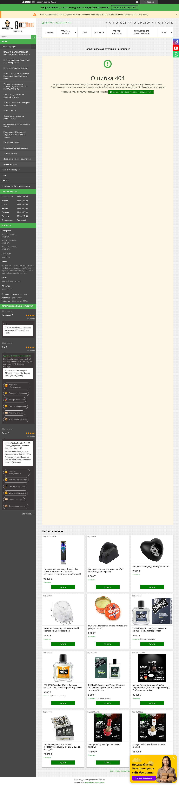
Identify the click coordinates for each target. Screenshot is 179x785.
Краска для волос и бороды (15, 148)
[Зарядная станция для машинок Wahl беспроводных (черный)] (108, 552)
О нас (4, 175)
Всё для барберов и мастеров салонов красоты (16, 61)
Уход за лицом (9, 110)
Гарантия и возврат (11, 169)
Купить (63, 587)
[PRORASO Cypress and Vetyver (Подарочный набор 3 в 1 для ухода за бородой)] (63, 728)
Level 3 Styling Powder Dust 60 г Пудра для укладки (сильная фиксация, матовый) (18, 445)
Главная (49, 32)
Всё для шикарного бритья (15, 68)
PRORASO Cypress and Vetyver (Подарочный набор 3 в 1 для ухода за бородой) (61, 747)
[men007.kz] (18, 25)
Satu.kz (102, 780)
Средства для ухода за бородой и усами (13, 95)
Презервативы (10, 164)
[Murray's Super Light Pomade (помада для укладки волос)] (108, 609)
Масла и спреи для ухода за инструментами (132, 92)
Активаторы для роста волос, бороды (16, 125)
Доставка (99, 32)
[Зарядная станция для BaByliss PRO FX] (152, 550)
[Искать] (33, 37)
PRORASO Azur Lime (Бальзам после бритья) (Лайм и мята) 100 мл (150, 629)
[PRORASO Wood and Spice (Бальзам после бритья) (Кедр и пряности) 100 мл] (63, 668)
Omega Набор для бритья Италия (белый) (149, 745)
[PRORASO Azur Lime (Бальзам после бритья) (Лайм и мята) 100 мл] (152, 611)
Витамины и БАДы (11, 142)
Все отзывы (27, 513)
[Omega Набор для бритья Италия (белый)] (152, 728)
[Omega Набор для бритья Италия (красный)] (108, 728)
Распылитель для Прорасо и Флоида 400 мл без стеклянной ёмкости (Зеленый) (18, 459)
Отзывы (5, 180)
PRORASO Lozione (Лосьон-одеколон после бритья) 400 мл (18, 452)
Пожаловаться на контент (94, 782)
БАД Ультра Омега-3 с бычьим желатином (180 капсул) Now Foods (18, 330)
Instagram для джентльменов (141, 32)
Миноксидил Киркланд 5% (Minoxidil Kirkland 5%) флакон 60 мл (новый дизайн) (17, 373)
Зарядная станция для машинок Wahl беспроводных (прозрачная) (61, 629)
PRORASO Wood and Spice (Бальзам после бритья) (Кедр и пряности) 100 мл (62, 686)
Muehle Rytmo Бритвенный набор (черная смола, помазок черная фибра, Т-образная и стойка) (151, 687)
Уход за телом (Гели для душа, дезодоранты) (16, 103)
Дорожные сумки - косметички (17, 159)
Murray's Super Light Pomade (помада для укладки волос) (107, 627)
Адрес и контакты (117, 32)
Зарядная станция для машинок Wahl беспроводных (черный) (105, 570)
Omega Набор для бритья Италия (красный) (104, 745)
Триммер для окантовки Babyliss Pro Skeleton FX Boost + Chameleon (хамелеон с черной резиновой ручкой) (62, 571)
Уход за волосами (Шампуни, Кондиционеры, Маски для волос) (16, 76)
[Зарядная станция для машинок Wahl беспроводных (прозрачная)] (63, 611)
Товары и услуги (9, 46)
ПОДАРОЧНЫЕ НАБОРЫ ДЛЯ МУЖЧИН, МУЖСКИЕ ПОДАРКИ (16, 53)
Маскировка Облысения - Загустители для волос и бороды (14, 134)
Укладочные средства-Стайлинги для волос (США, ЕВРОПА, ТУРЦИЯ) (15, 86)
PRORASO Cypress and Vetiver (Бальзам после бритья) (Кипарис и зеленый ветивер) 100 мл (106, 687)
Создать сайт (42, 2)
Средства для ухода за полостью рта (13, 117)
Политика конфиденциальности (16, 186)
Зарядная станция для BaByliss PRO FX (151, 566)
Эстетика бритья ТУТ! (125, 7)
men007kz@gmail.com (11, 281)
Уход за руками (10, 153)
